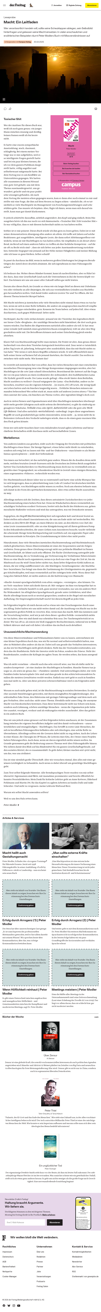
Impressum (7, 1252)
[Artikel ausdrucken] (95, 108)
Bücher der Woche (13, 1016)
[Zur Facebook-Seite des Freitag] (3, 1305)
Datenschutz (8, 1257)
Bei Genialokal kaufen (71, 173)
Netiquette (7, 1271)
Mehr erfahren (48, 1214)
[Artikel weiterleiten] (10, 108)
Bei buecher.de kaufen (71, 168)
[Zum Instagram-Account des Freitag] (13, 1305)
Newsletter (77, 1262)
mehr (96, 1017)
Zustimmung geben (26, 905)
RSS (74, 1271)
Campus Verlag (78, 180)
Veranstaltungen (44, 1276)
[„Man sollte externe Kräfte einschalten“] (75, 849)
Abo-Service (77, 1266)
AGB (4, 1262)
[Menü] (4, 5)
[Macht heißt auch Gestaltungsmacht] (25, 849)
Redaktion (41, 1257)
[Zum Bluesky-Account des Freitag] (8, 1305)
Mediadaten (77, 1257)
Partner (40, 1266)
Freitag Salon (42, 1286)
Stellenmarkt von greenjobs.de (85, 1276)
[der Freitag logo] (18, 5)
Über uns (40, 1252)
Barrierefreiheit (8, 1266)
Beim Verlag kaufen (71, 163)
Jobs (39, 1271)
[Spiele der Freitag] (31, 5)
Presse (40, 1262)
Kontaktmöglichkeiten (81, 1252)
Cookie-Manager (9, 1276)
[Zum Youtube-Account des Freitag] (18, 1305)
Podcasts (41, 1281)
